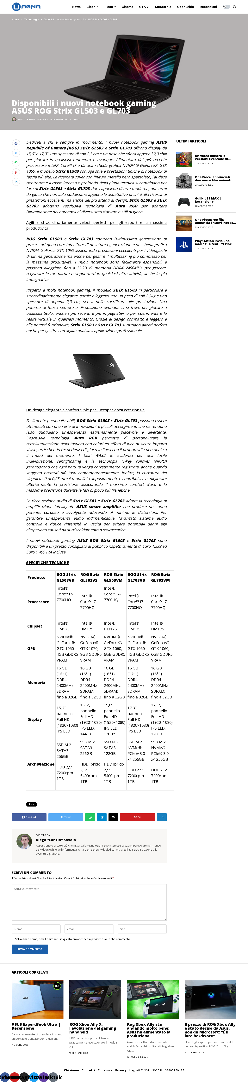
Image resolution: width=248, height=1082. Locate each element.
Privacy (121, 1070)
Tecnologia (31, 19)
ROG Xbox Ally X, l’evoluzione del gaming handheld (92, 1028)
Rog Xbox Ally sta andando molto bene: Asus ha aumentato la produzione (148, 1030)
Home (15, 19)
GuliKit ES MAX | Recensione (208, 199)
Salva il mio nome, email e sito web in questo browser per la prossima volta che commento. (73, 939)
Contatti (88, 1070)
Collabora (105, 1070)
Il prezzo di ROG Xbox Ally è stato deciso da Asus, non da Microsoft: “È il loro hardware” (210, 1030)
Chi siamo (71, 1070)
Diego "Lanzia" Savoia (32, 119)
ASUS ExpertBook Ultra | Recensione (36, 1026)
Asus (31, 804)
